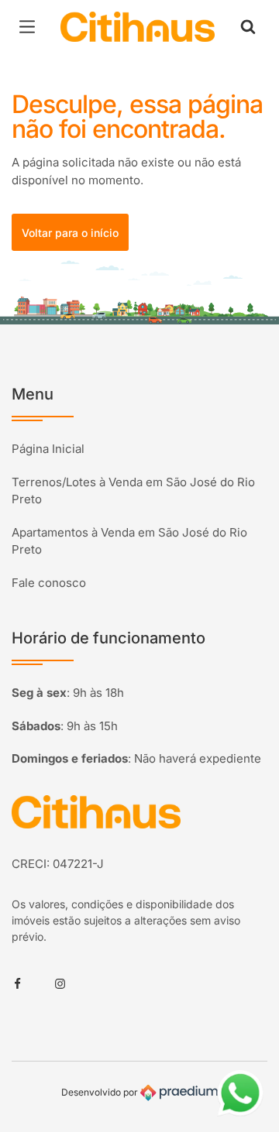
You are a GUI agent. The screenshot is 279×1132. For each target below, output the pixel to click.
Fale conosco (49, 582)
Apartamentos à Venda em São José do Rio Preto (129, 541)
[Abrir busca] (248, 27)
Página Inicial (48, 448)
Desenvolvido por (100, 1092)
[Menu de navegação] (31, 27)
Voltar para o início (70, 232)
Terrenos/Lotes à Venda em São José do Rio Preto (133, 491)
